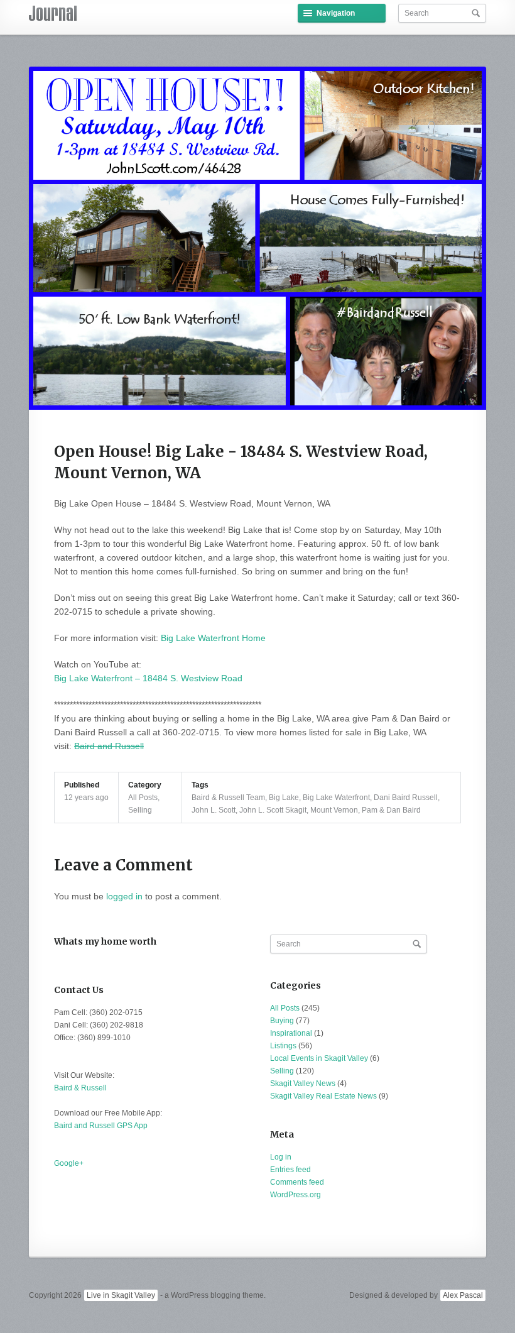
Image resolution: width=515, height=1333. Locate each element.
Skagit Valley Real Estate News (323, 1096)
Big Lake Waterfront (336, 797)
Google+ (69, 1163)
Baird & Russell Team (228, 797)
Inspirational (291, 1033)
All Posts (143, 797)
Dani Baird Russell (406, 797)
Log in (280, 1157)
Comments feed (297, 1182)
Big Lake (284, 797)
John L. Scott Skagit (272, 810)
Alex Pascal (463, 1295)
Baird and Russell (109, 746)
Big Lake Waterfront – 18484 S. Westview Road (148, 678)
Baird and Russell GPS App (101, 1125)
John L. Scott (214, 810)
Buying (282, 1020)
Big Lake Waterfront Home (213, 638)
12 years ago (86, 797)
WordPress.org (295, 1194)
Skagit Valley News (302, 1083)
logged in (124, 896)
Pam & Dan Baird (391, 810)
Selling (140, 810)
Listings (283, 1045)
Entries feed (290, 1169)
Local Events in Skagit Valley (319, 1058)
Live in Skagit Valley (121, 1295)
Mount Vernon (334, 810)
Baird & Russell (80, 1087)
